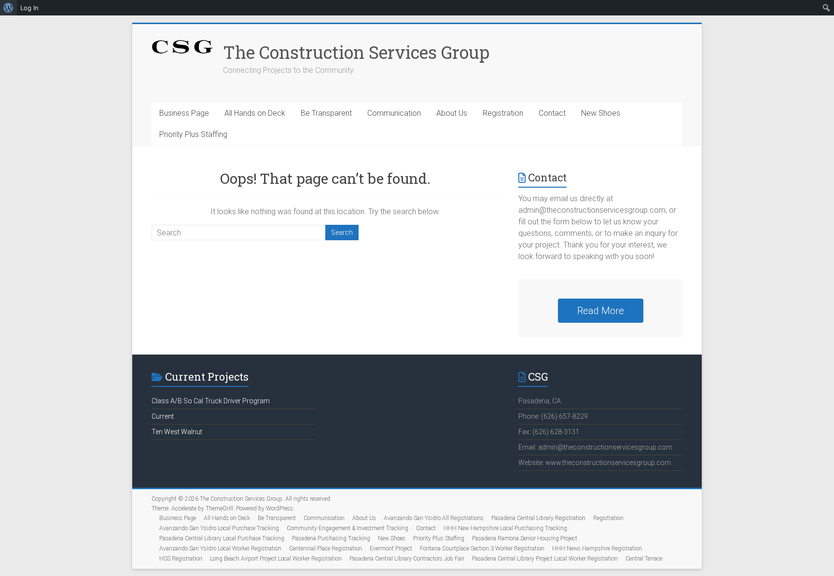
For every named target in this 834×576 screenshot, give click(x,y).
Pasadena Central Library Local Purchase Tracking (221, 538)
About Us (451, 113)
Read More (600, 310)
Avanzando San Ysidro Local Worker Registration (220, 548)
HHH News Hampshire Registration (597, 548)
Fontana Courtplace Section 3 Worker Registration (482, 548)
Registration (503, 113)
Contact (552, 113)
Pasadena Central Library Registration (538, 518)
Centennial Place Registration (325, 548)
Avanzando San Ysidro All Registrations (434, 518)
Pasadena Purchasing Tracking (331, 538)
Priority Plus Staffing (193, 134)
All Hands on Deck (254, 113)
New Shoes (600, 113)
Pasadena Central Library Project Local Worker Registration (545, 558)
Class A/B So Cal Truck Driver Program (211, 401)
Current (163, 416)
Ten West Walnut (177, 432)
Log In (29, 8)
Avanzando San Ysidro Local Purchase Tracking (219, 528)
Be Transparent (326, 113)
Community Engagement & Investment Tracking (347, 528)
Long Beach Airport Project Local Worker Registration (276, 558)
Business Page (184, 113)
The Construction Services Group (356, 52)
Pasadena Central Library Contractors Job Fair (406, 558)
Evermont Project (391, 548)
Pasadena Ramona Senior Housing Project (524, 538)
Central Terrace (644, 558)
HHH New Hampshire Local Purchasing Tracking (505, 528)
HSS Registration (180, 558)
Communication (394, 113)
